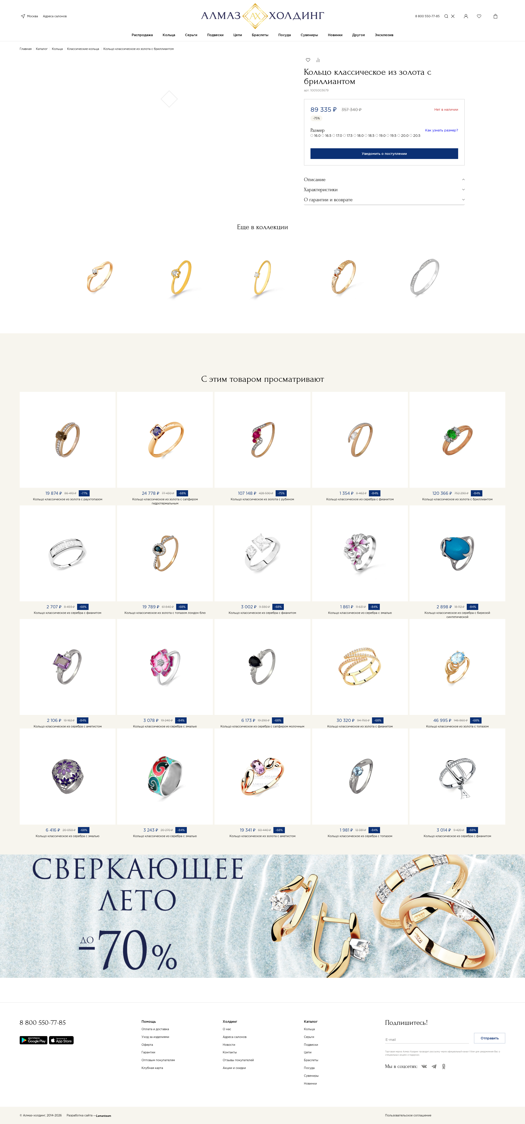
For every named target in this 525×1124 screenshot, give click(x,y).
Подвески (215, 35)
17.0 (339, 135)
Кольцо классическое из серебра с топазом (360, 836)
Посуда (284, 35)
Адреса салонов (55, 16)
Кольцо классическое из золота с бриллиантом (457, 499)
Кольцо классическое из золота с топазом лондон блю (165, 612)
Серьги (191, 35)
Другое (358, 35)
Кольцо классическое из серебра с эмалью (360, 612)
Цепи (237, 35)
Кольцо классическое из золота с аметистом (262, 836)
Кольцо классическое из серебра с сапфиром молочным (262, 726)
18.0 (360, 135)
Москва (32, 16)
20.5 (416, 135)
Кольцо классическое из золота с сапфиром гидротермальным (165, 501)
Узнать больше (209, 1079)
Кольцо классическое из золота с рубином (262, 499)
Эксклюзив (384, 35)
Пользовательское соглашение (408, 1115)
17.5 (350, 135)
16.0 (317, 135)
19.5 (393, 135)
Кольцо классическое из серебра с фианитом (360, 499)
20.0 (405, 135)
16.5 (328, 135)
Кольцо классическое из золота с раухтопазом (67, 499)
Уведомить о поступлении (384, 153)
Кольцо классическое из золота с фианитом (360, 726)
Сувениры (309, 35)
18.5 (371, 135)
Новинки (335, 35)
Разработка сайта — (81, 1115)
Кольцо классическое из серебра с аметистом (68, 726)
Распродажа (142, 35)
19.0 (382, 135)
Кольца (169, 35)
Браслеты (260, 35)
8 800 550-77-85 (427, 16)
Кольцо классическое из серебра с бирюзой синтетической (457, 615)
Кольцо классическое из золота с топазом (457, 726)
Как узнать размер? (441, 130)
